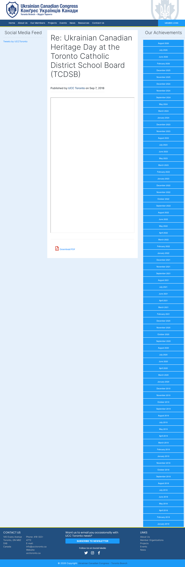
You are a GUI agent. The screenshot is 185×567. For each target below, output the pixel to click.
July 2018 (163, 490)
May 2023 (163, 158)
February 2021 (163, 314)
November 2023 (163, 131)
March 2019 (163, 442)
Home (12, 23)
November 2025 (163, 77)
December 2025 (163, 70)
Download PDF (67, 249)
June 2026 (163, 56)
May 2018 (163, 503)
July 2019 (163, 422)
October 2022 (163, 199)
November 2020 (163, 327)
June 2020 (163, 361)
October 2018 (163, 469)
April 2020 (163, 368)
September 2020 (163, 341)
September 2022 (163, 205)
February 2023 (163, 171)
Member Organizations (151, 540)
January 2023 (163, 178)
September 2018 (163, 476)
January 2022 (163, 253)
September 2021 (163, 273)
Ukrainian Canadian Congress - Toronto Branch (102, 563)
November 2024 (163, 90)
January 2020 (163, 381)
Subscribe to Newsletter (92, 541)
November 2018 (163, 463)
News (72, 23)
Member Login (171, 23)
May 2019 (163, 429)
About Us (22, 23)
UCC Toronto (76, 88)
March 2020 (163, 375)
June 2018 (163, 496)
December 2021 (163, 259)
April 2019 (163, 435)
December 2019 (163, 388)
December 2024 (163, 83)
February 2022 (163, 246)
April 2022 (163, 232)
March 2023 (163, 165)
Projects (52, 23)
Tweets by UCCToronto (15, 41)
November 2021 (163, 266)
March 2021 (163, 307)
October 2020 (163, 334)
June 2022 (163, 219)
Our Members (37, 23)
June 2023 (163, 151)
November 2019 (163, 395)
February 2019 (163, 449)
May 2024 (163, 104)
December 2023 (163, 124)
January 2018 (163, 523)
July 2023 (163, 144)
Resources (83, 23)
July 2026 (163, 50)
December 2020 (163, 320)
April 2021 (163, 300)
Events (63, 23)
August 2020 (163, 347)
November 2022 (163, 192)
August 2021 (163, 280)
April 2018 (163, 510)
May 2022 (163, 226)
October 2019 (163, 402)
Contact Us (98, 23)
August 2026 (163, 43)
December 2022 (163, 185)
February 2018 (163, 517)
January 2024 (163, 117)
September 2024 (163, 97)
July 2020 (163, 354)
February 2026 (163, 63)
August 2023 (163, 138)
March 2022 (163, 239)
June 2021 (163, 293)
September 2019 (163, 408)
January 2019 (163, 456)
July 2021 (163, 287)
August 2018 (163, 483)
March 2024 (163, 111)
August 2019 (163, 415)
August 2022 (163, 212)
